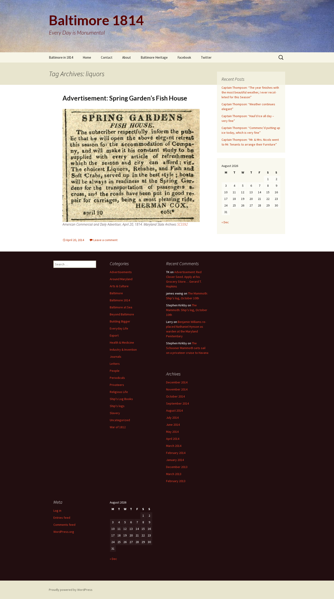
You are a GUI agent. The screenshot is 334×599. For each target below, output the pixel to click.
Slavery (115, 413)
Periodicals (117, 378)
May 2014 (172, 432)
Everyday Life (119, 328)
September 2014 (177, 403)
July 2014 (172, 417)
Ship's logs (117, 406)
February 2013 (175, 481)
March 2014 (173, 446)
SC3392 (182, 224)
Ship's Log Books (121, 399)
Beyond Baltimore (122, 314)
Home (87, 57)
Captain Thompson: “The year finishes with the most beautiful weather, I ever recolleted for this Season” (250, 92)
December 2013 (176, 467)
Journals (115, 357)
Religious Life (119, 392)
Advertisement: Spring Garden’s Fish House (124, 98)
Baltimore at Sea (121, 307)
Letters (115, 364)
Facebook (184, 57)
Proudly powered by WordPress (70, 590)
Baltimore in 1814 (61, 57)
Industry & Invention (123, 349)
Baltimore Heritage (154, 57)
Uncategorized (120, 420)
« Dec (225, 222)
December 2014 (176, 382)
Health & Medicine (122, 342)
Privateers (117, 385)
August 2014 (174, 410)
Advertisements (121, 272)
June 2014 (173, 425)
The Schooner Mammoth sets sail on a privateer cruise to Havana (187, 348)
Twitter (206, 57)
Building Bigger (120, 321)
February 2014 (175, 453)
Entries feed (61, 518)
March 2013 (173, 474)
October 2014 (175, 396)
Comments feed (64, 525)
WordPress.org (63, 532)
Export (114, 335)
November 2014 (176, 389)
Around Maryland (121, 279)
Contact (106, 57)
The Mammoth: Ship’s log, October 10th (186, 310)
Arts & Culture (119, 286)
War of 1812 (118, 427)
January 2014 (175, 460)
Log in (57, 510)
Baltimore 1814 (120, 300)
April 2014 (172, 439)
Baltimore (116, 293)
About (126, 57)
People (115, 371)
